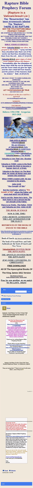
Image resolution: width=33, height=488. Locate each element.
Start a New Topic (6, 299)
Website (13, 470)
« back (3, 483)
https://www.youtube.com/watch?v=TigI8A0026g (16, 325)
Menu (4, 289)
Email (6, 470)
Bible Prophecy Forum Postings (12, 296)
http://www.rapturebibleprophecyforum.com (18, 345)
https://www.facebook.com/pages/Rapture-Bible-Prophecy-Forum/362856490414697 (18, 349)
